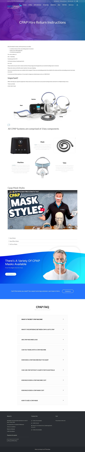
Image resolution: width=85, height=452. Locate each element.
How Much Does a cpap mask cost (32, 390)
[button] (42, 238)
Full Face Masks (13, 244)
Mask (42, 142)
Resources (71, 4)
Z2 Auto (25, 4)
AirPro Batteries (37, 4)
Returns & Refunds (11, 429)
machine (14, 165)
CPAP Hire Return (11, 431)
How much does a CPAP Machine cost (33, 380)
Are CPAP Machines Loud (29, 339)
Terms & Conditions (11, 426)
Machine (20, 162)
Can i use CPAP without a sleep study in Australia (38, 370)
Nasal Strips (53, 4)
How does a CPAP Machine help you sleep (34, 360)
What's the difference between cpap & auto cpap (37, 329)
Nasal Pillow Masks (14, 241)
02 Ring (30, 4)
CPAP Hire (64, 4)
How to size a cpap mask (29, 400)
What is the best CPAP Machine (31, 319)
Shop (59, 4)
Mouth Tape (46, 4)
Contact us (68, 291)
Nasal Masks (13, 238)
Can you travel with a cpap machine (33, 350)
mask (36, 144)
